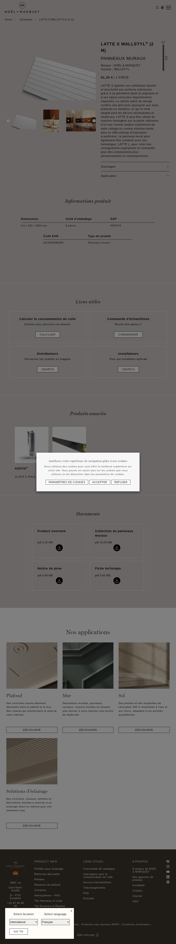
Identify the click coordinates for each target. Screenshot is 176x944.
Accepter (99, 482)
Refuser (120, 482)
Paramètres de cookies (67, 482)
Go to (19, 931)
